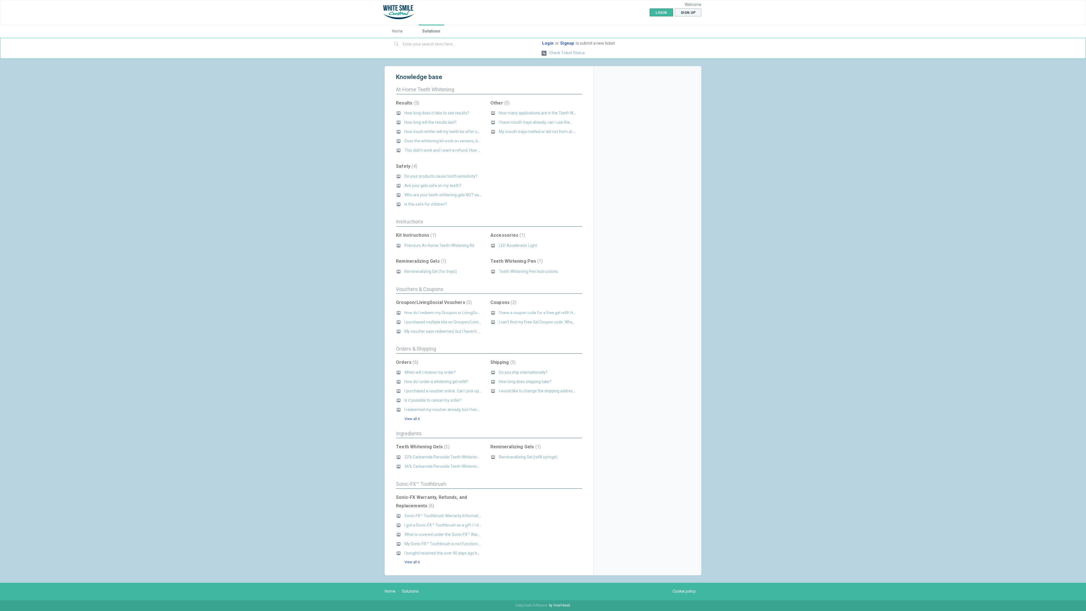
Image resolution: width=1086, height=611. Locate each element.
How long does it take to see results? (436, 113)
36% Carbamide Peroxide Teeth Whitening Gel (445, 466)
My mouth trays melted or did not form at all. (538, 131)
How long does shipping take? (525, 381)
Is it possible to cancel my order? (433, 400)
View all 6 (412, 419)
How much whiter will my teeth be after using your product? (457, 131)
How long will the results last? (430, 122)
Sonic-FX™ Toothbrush (421, 484)
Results (407, 103)
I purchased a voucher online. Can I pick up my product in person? (461, 391)
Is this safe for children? (425, 204)
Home (397, 31)
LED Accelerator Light (518, 245)
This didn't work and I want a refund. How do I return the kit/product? (464, 150)
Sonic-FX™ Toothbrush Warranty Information (444, 516)
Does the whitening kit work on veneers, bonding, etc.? (452, 141)
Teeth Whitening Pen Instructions (528, 271)
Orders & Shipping (416, 349)
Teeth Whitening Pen (515, 261)
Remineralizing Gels (420, 261)
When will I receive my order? (430, 372)
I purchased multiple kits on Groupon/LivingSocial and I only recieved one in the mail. (478, 322)
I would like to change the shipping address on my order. (548, 391)
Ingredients (409, 433)
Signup (567, 43)
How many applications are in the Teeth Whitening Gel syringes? (555, 113)
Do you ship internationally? (523, 372)
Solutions (431, 31)
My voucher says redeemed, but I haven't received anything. (457, 331)
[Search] (397, 44)
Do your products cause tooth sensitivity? (440, 176)
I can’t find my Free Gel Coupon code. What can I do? (544, 322)
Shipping (502, 362)
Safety (406, 166)
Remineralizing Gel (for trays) (430, 271)
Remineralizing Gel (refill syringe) (528, 457)
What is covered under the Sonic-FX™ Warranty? (446, 534)
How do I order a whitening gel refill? (436, 381)
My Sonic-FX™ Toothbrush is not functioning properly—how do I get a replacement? (477, 544)
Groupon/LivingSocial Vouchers (433, 302)
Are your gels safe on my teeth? (432, 185)
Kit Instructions (415, 235)
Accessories (507, 235)
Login (548, 43)
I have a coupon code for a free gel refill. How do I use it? (548, 312)
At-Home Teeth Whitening (425, 89)
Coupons (502, 302)
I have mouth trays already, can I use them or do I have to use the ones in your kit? (571, 122)
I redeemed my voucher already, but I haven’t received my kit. (458, 409)
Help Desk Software (532, 605)
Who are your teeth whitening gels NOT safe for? (447, 195)
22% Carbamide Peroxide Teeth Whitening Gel (445, 457)
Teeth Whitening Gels (422, 446)
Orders (406, 362)
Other (499, 103)
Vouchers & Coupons (419, 289)
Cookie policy (684, 591)
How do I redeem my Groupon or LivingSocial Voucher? (452, 312)
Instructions (409, 222)
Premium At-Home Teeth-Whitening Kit (439, 245)
